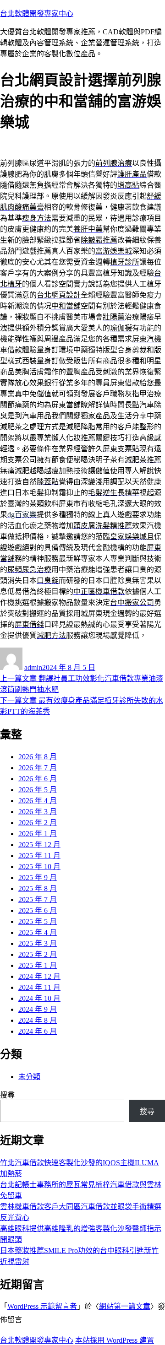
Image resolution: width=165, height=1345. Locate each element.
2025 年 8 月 (37, 888)
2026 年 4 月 (37, 801)
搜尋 (7, 1095)
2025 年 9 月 (37, 877)
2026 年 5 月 (37, 790)
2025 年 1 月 (37, 965)
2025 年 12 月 (39, 844)
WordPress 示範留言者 (42, 1306)
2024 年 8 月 (37, 1020)
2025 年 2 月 (37, 954)
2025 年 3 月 (37, 943)
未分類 (29, 1076)
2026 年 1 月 (37, 833)
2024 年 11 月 (39, 987)
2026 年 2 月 (37, 822)
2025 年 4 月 (37, 932)
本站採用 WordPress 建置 (114, 1340)
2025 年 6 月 (37, 910)
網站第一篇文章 (124, 1306)
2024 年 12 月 (39, 976)
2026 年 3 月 (37, 812)
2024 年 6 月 (37, 1031)
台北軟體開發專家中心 (36, 13)
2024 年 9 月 (37, 1009)
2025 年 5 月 (37, 921)
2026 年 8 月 (37, 757)
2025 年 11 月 (39, 855)
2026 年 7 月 (37, 768)
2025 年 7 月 (37, 899)
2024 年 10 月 (39, 998)
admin (33, 667)
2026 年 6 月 (37, 779)
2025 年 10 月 (39, 866)
